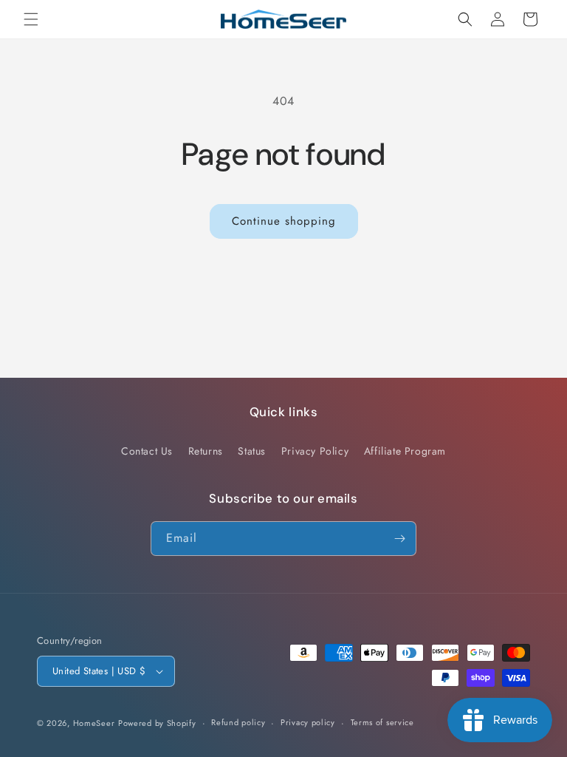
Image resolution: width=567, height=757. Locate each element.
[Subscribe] (399, 538)
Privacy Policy (314, 451)
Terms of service (382, 722)
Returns (205, 451)
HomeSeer (94, 723)
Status (252, 451)
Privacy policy (308, 722)
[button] (31, 19)
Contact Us (147, 451)
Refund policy (238, 722)
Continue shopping (284, 221)
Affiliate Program (405, 451)
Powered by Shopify (157, 723)
